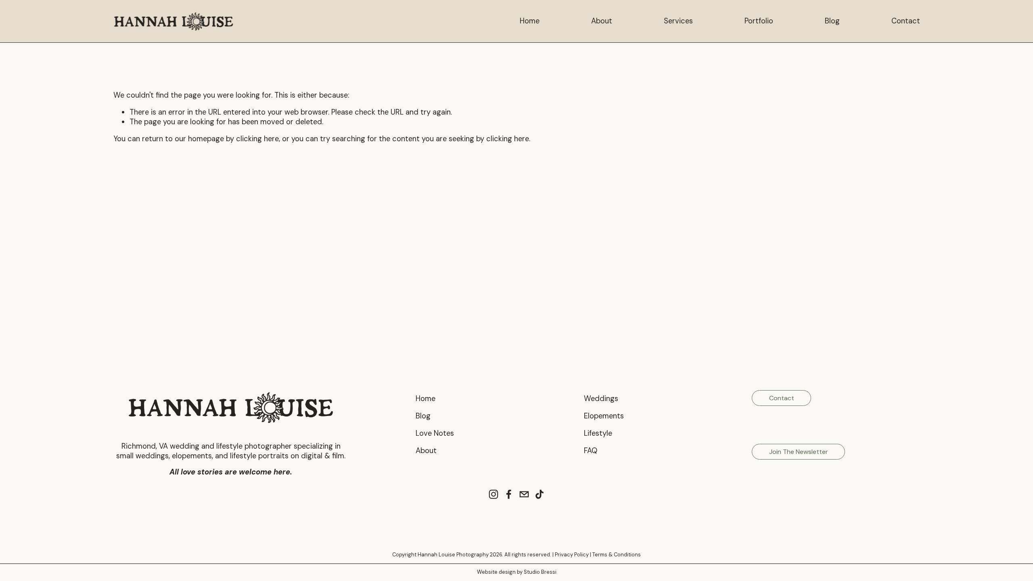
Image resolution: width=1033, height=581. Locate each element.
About (601, 21)
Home (530, 21)
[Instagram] (493, 494)
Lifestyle (598, 433)
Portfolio (758, 21)
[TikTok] (539, 494)
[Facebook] (509, 494)
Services (678, 21)
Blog (832, 21)
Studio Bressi (540, 572)
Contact (905, 21)
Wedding (599, 398)
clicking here (257, 139)
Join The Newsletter (798, 451)
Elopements (604, 416)
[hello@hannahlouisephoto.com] (524, 494)
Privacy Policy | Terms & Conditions (598, 555)
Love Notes (435, 433)
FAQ (590, 451)
